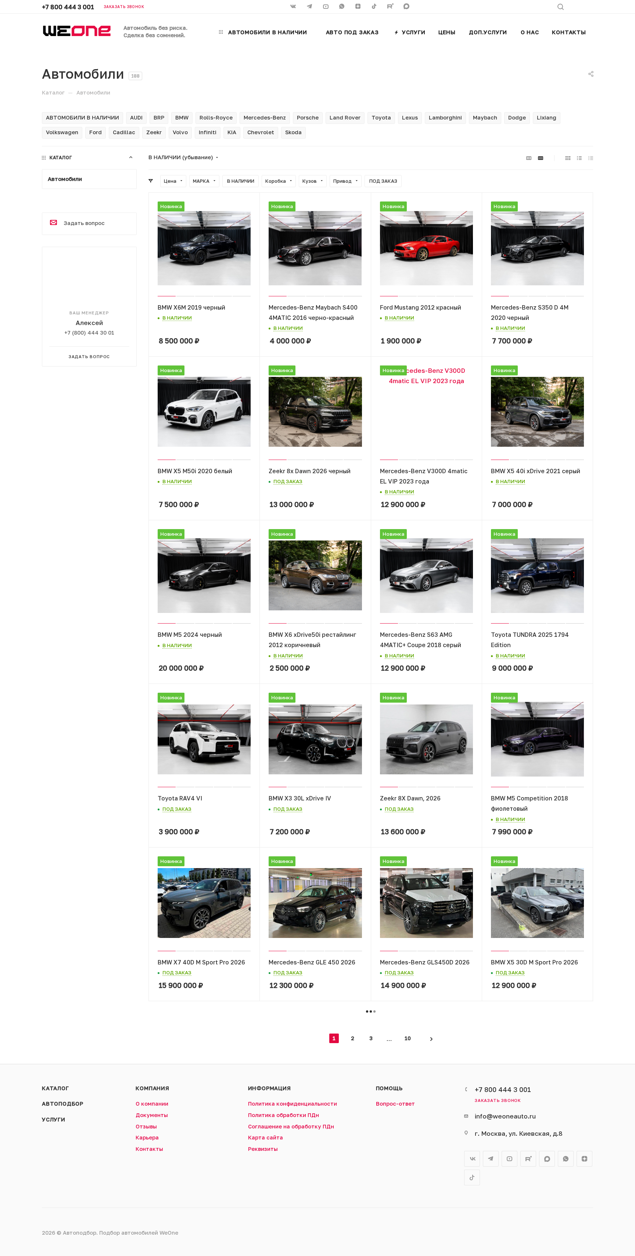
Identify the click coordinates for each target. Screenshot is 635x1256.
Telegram (491, 1159)
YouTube (509, 1159)
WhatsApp (342, 7)
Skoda (293, 132)
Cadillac (124, 132)
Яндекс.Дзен (359, 7)
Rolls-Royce (216, 117)
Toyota (381, 117)
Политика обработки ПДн (283, 1115)
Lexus (410, 117)
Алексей (89, 323)
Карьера (147, 1137)
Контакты (149, 1149)
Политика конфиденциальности (292, 1103)
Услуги (53, 1119)
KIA (231, 132)
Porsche (308, 117)
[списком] (579, 157)
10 (408, 1038)
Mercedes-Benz (265, 117)
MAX (407, 7)
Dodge (517, 117)
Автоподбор (62, 1103)
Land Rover (345, 117)
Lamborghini (445, 117)
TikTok (375, 7)
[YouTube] (326, 7)
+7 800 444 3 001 (68, 7)
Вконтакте (472, 1159)
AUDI (136, 117)
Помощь (389, 1088)
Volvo (180, 132)
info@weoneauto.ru (505, 1116)
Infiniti (207, 132)
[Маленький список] (529, 157)
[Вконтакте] (294, 7)
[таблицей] (591, 157)
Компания (152, 1088)
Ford (95, 132)
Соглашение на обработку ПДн (291, 1126)
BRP (159, 117)
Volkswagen (62, 132)
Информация (269, 1088)
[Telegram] (310, 7)
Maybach (485, 117)
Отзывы (146, 1126)
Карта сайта (265, 1137)
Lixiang (546, 117)
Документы (152, 1115)
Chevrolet (260, 132)
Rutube (391, 7)
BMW (182, 117)
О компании (152, 1103)
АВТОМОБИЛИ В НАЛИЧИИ (82, 117)
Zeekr (154, 132)
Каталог (55, 1088)
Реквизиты (263, 1149)
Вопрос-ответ (395, 1103)
